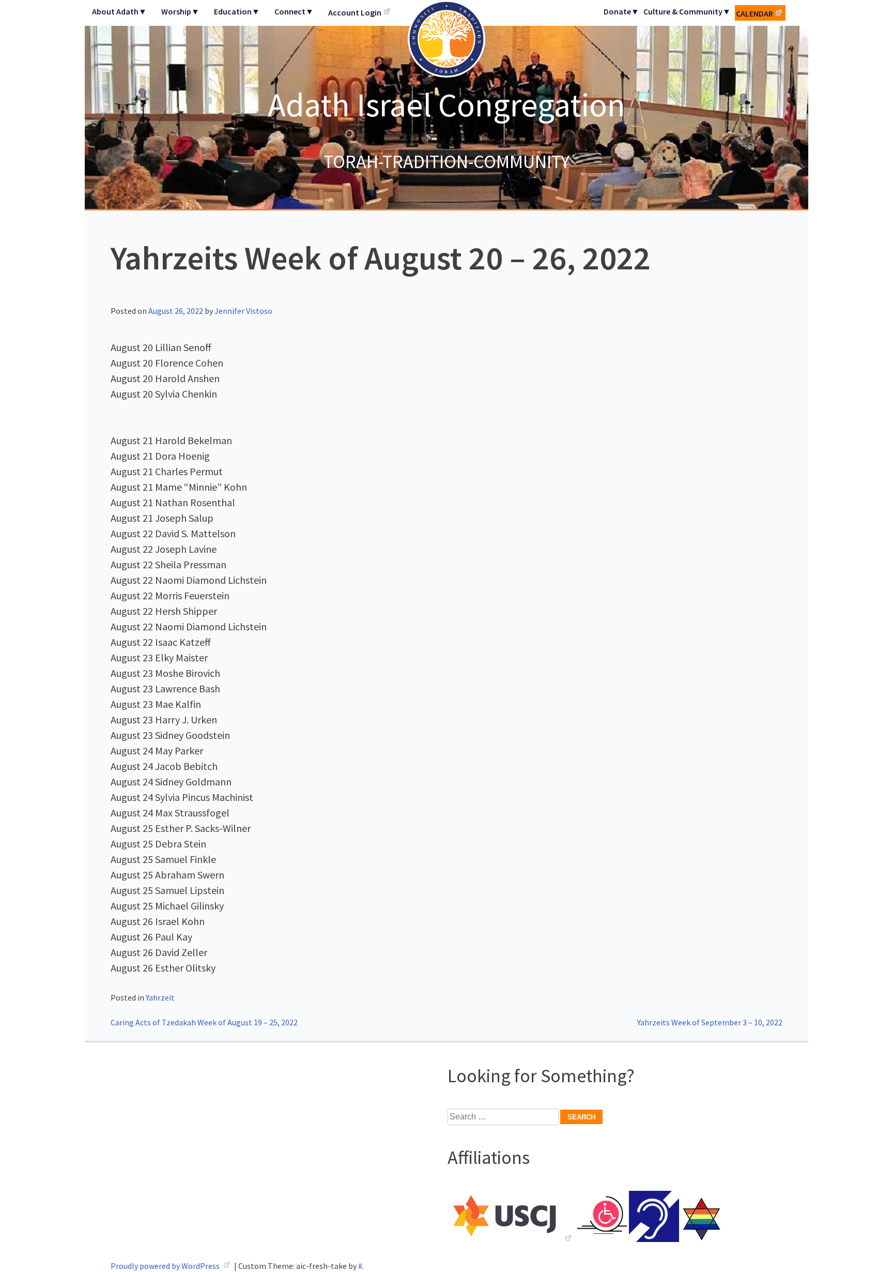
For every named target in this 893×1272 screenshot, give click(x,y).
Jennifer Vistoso (243, 311)
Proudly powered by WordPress (166, 1266)
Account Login (354, 12)
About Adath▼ (119, 11)
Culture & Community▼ (687, 11)
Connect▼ (294, 11)
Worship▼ (180, 11)
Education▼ (237, 11)
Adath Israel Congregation (446, 104)
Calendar (754, 13)
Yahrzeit (160, 997)
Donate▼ (621, 11)
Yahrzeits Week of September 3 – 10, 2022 (709, 1022)
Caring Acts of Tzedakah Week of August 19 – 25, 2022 (204, 1022)
